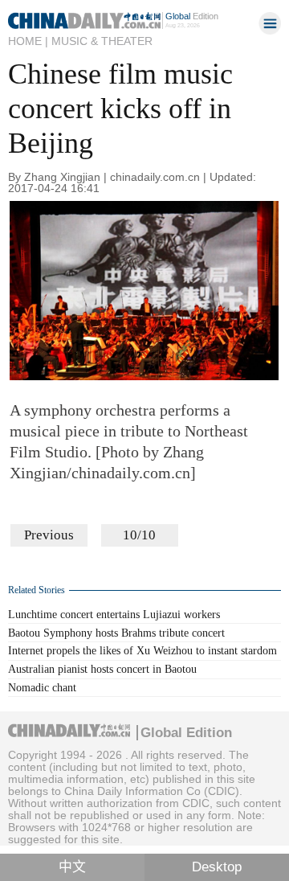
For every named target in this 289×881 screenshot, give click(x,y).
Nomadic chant (42, 688)
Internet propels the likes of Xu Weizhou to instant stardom (142, 651)
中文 (72, 867)
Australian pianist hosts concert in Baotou (102, 669)
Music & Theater (102, 41)
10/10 (139, 535)
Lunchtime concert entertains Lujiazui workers (114, 615)
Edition (191, 16)
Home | (28, 41)
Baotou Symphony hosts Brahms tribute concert (116, 633)
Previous (49, 535)
